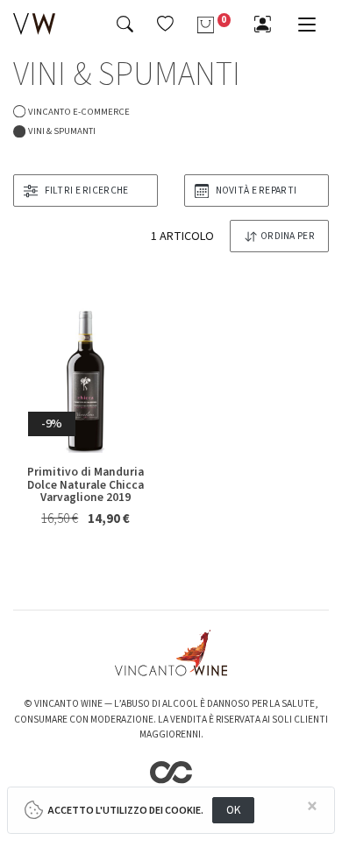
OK (233, 809)
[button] (165, 24)
